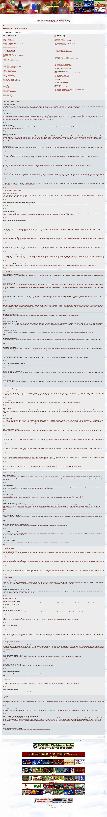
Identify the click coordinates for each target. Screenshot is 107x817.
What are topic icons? (7, 96)
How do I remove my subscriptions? (62, 76)
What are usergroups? (59, 39)
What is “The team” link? (59, 45)
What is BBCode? (6, 86)
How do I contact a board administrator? (63, 90)
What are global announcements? (9, 91)
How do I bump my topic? (8, 81)
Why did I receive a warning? (9, 76)
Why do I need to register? (8, 36)
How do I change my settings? (9, 51)
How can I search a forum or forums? (62, 63)
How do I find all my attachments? (61, 82)
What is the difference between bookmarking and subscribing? (67, 72)
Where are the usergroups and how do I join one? (64, 40)
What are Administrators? (60, 36)
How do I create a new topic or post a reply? (12, 66)
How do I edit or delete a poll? (9, 72)
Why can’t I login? (6, 41)
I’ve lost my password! (7, 44)
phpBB (40, 230)
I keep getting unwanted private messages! (63, 51)
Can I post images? (7, 90)
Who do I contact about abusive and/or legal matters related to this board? (69, 89)
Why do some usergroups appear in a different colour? (66, 43)
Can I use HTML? (6, 87)
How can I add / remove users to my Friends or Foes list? (66, 58)
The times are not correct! (8, 54)
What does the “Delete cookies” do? (10, 47)
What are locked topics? (8, 95)
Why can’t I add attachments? (9, 75)
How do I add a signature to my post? (10, 69)
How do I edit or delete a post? (9, 67)
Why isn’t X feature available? (60, 88)
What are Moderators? (59, 38)
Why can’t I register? (7, 39)
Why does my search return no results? (63, 64)
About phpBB (100, 701)
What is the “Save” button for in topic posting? (12, 79)
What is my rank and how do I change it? (11, 60)
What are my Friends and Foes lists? (62, 57)
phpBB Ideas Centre (63, 710)
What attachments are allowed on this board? (64, 81)
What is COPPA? (6, 38)
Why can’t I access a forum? (8, 74)
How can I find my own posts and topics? (63, 68)
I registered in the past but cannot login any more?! (13, 43)
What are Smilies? (6, 88)
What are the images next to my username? (12, 58)
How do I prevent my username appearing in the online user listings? (17, 52)
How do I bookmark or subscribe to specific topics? (65, 73)
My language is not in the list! (8, 56)
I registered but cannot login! (8, 40)
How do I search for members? (61, 66)
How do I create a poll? (7, 70)
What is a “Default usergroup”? (61, 44)
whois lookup (96, 717)
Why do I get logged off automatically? (10, 45)
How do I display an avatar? (8, 59)
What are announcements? (8, 92)
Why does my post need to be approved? (11, 80)
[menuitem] (4, 26)
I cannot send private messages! (61, 50)
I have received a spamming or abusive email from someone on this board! (70, 52)
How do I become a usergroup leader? (62, 41)
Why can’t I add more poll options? (10, 71)
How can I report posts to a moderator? (11, 78)
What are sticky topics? (7, 94)
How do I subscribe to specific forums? (62, 75)
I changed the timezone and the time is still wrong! (13, 55)
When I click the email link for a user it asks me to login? (14, 61)
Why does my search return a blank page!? (63, 65)
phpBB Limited (40, 701)
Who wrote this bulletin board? (61, 86)
